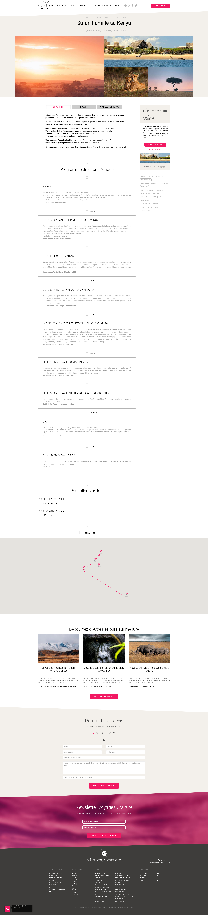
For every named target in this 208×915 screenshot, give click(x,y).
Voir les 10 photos (109, 107)
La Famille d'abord (93, 30)
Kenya (82, 30)
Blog (50, 887)
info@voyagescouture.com (161, 862)
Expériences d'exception (103, 892)
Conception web (128, 907)
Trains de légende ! (121, 887)
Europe (74, 892)
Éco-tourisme (119, 892)
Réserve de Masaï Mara (149, 183)
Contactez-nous (118, 907)
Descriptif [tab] (58, 107)
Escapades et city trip (122, 878)
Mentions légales (108, 907)
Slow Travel (119, 899)
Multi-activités (120, 885)
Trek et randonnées (102, 875)
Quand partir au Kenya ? (149, 204)
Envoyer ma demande (104, 786)
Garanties (52, 880)
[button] (99, 565)
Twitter (142, 880)
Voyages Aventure (121, 875)
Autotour (118, 873)
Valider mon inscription (104, 835)
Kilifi (154, 197)
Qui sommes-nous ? (55, 873)
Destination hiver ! (121, 889)
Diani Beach (164, 183)
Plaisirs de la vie (100, 889)
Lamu (161, 197)
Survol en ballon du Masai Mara (152, 190)
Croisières (119, 882)
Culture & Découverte (102, 896)
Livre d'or (52, 885)
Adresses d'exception (122, 880)
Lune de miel (99, 894)
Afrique (74, 873)
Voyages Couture (84, 907)
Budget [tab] (84, 107)
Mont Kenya (145, 200)
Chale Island (145, 197)
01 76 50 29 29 (165, 860)
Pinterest (143, 875)
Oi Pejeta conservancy (157, 176)
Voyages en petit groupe (123, 894)
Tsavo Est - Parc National (150, 207)
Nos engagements (55, 878)
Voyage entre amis (101, 885)
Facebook (143, 878)
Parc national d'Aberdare (150, 193)
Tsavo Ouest (145, 211)
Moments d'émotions (121, 30)
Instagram (143, 873)
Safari (97, 899)
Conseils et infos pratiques (124, 896)
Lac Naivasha (146, 179)
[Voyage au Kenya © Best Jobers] (59, 66)
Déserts (97, 882)
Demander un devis (160, 6)
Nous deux (98, 880)
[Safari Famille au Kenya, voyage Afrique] (148, 51)
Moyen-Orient (76, 894)
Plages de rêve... (100, 901)
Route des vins (120, 901)
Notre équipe (53, 875)
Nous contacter (55, 882)
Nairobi (143, 176)
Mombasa (144, 186)
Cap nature (107, 30)
